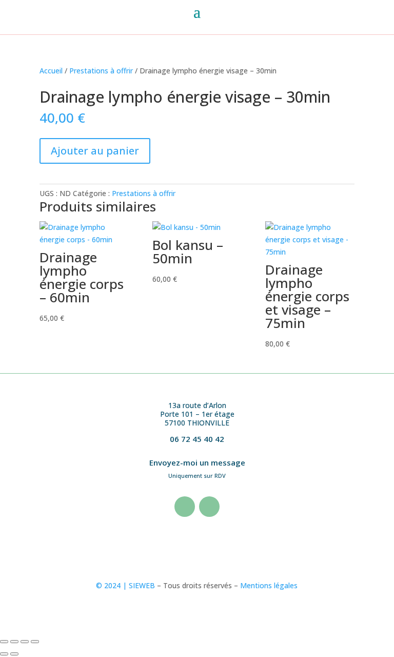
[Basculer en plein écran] (14, 641)
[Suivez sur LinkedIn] (209, 506)
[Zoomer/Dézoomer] (4, 641)
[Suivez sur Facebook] (184, 506)
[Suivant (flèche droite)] (14, 653)
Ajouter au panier (95, 151)
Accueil (51, 70)
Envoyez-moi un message (197, 462)
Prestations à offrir (101, 70)
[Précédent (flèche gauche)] (4, 653)
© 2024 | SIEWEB (125, 585)
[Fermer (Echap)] (35, 641)
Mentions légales (269, 585)
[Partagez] (25, 641)
